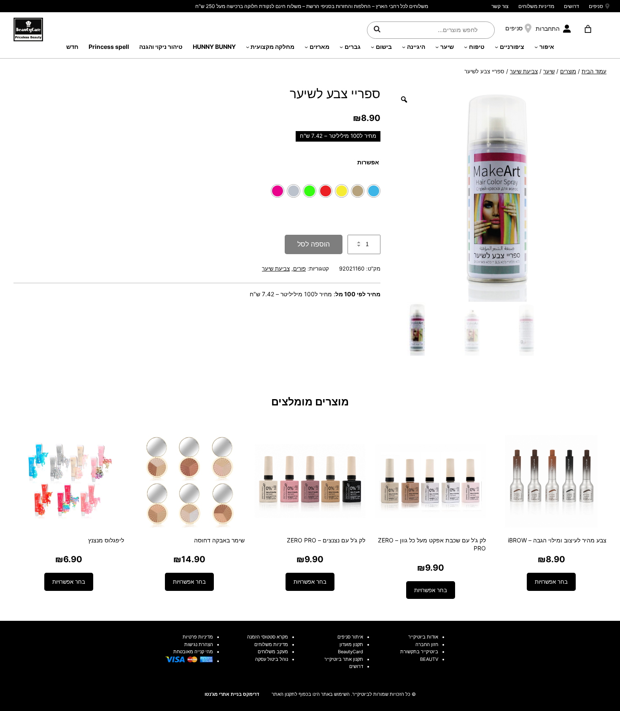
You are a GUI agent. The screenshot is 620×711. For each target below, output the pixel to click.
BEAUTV (429, 659)
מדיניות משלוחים (536, 6)
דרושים (571, 6)
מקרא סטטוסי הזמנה (267, 637)
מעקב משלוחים (273, 652)
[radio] (373, 191)
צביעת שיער (524, 71)
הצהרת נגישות (198, 644)
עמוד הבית (594, 71)
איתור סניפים (350, 637)
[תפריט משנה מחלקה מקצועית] (247, 46)
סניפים (596, 6)
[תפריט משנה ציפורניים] (496, 46)
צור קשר (500, 6)
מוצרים (568, 71)
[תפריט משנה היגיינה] (403, 46)
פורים (299, 268)
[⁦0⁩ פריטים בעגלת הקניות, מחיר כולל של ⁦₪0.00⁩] (587, 29)
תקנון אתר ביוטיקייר (343, 659)
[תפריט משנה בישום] (372, 46)
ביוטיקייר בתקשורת (419, 652)
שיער (549, 71)
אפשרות (368, 162)
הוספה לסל (313, 244)
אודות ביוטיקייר (423, 637)
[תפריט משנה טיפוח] (465, 46)
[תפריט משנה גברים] (341, 46)
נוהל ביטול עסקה (271, 659)
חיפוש (377, 28)
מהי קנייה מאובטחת (193, 652)
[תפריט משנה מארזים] (306, 46)
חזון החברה (426, 644)
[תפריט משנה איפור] (536, 46)
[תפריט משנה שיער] (437, 46)
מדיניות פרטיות (198, 637)
